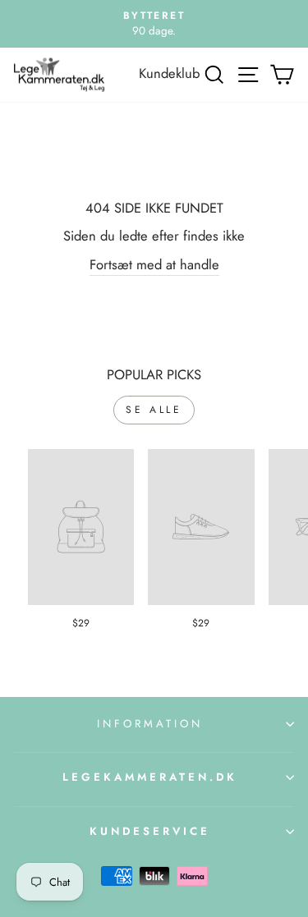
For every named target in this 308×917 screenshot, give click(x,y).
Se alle (154, 409)
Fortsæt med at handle (154, 264)
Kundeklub (169, 73)
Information (150, 723)
